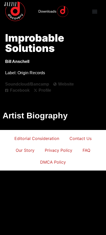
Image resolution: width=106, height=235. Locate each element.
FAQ (86, 150)
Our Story (25, 150)
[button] (94, 11)
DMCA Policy (53, 162)
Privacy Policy (58, 150)
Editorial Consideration (36, 138)
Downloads (47, 11)
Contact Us (80, 138)
